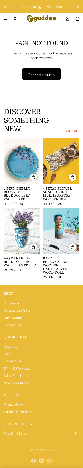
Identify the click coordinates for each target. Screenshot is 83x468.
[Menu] (5, 18)
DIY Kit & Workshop (17, 368)
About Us (10, 346)
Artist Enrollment (16, 375)
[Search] (15, 19)
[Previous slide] (5, 7)
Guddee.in (46, 450)
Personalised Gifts (17, 310)
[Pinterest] (49, 460)
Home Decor (13, 317)
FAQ (7, 353)
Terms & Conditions (18, 411)
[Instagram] (41, 460)
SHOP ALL (72, 131)
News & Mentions (16, 383)
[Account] (67, 19)
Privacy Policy (14, 404)
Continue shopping (41, 74)
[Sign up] (75, 433)
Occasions (11, 303)
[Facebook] (33, 460)
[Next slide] (78, 7)
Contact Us (12, 325)
